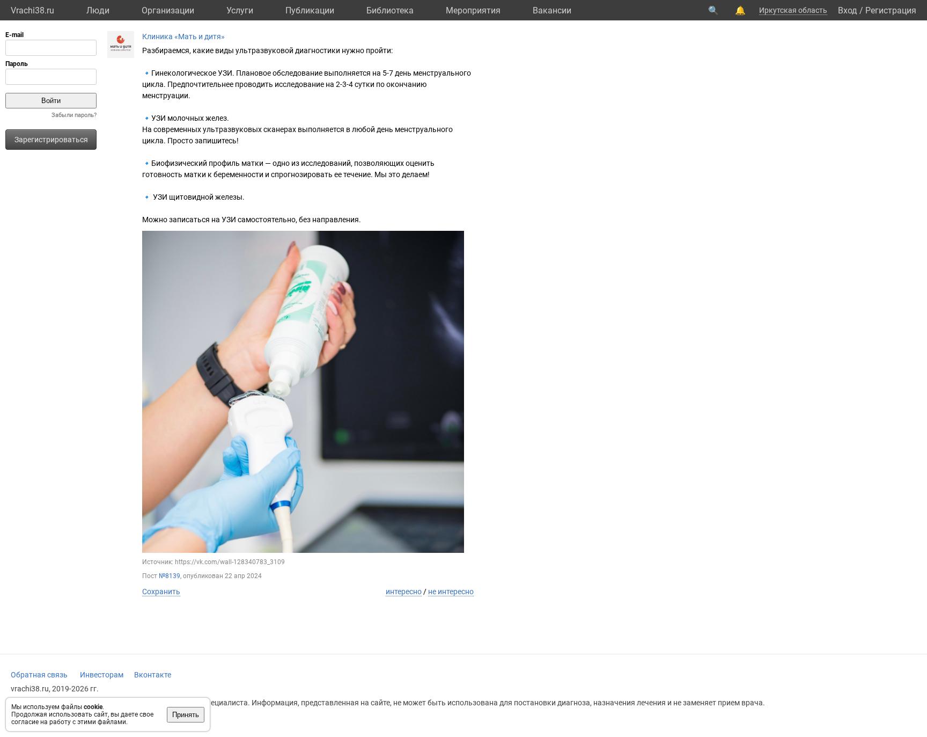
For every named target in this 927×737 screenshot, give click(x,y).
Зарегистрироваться (51, 139)
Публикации (309, 10)
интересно (404, 591)
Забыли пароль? (74, 115)
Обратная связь (39, 674)
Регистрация (890, 10)
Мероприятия (473, 10)
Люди (97, 10)
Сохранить (161, 591)
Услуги (239, 10)
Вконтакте (152, 674)
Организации (168, 10)
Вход (847, 10)
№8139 (169, 576)
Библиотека (390, 10)
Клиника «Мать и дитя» (183, 36)
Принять (185, 715)
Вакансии (552, 10)
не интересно (451, 591)
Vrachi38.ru (32, 10)
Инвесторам (101, 674)
